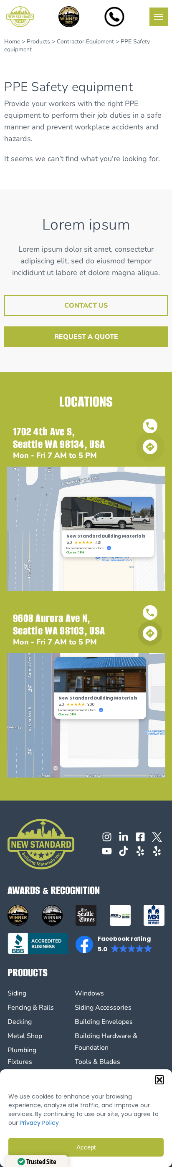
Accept (86, 1147)
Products (38, 41)
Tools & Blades (97, 1061)
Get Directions (150, 448)
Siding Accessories (103, 1007)
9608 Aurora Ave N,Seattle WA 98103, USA (59, 624)
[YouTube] (107, 851)
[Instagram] (107, 837)
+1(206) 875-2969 (150, 613)
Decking (20, 1021)
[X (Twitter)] (157, 837)
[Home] (20, 16)
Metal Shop (25, 1036)
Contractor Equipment (85, 41)
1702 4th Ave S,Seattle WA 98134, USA (59, 437)
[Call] (114, 16)
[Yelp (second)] (157, 851)
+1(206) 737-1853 (150, 427)
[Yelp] (140, 851)
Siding (17, 993)
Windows (89, 993)
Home (12, 41)
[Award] (68, 16)
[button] (159, 1080)
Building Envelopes (104, 1021)
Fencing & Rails (31, 1007)
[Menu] (158, 17)
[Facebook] (140, 837)
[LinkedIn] (124, 837)
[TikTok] (124, 851)
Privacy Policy (39, 1123)
